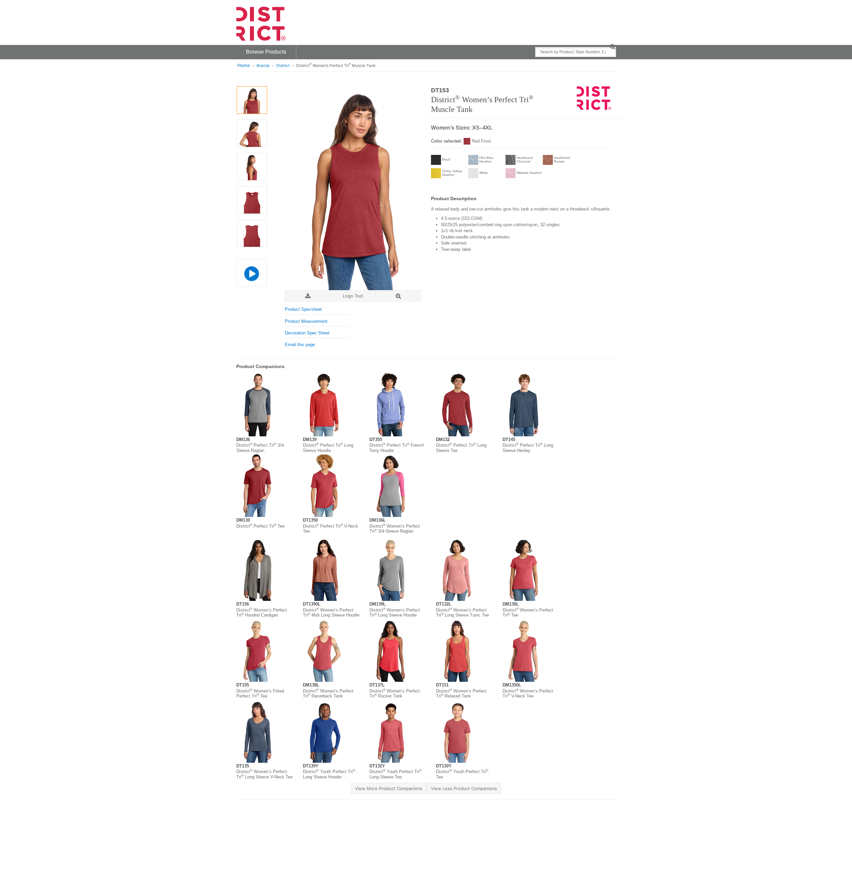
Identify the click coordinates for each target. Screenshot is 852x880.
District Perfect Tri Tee (260, 526)
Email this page (300, 344)
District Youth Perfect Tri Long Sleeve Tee (395, 774)
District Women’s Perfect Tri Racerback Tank (328, 693)
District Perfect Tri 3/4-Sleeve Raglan (260, 448)
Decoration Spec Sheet (307, 332)
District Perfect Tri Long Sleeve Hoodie (328, 448)
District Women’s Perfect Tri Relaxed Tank (461, 693)
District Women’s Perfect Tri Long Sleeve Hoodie (394, 613)
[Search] (612, 46)
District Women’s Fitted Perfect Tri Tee (260, 693)
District (283, 65)
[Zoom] (398, 296)
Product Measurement (306, 321)
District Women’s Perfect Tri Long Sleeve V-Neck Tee (264, 774)
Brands (263, 65)
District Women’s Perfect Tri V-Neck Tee (528, 693)
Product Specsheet (303, 309)
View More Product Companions (388, 788)
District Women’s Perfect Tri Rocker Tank (394, 693)
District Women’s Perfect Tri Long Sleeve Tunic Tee (462, 613)
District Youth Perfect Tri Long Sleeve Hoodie (329, 774)
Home (243, 65)
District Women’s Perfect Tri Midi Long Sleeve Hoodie (331, 613)
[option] (251, 100)
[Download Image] (307, 296)
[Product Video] (251, 269)
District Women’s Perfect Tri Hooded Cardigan (261, 613)
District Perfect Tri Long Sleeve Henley (528, 448)
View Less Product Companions (464, 788)
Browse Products (266, 52)
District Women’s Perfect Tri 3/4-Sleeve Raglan (394, 529)
